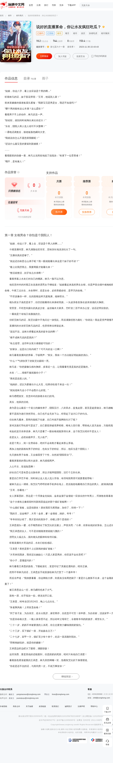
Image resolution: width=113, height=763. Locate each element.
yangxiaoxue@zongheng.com (28, 694)
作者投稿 (3, 706)
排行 (46, 5)
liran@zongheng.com (60, 694)
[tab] (13, 79)
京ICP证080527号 (47, 720)
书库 (54, 5)
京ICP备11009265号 (66, 720)
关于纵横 (29, 706)
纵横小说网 (45, 729)
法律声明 (81, 706)
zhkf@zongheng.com (101, 698)
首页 (31, 5)
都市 (10, 16)
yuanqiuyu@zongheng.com (27, 698)
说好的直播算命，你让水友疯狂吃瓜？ (43, 16)
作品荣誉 (10, 172)
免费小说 (80, 729)
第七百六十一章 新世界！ (63, 47)
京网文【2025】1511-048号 (89, 720)
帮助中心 (94, 706)
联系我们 (55, 706)
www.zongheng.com (68, 725)
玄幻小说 (57, 729)
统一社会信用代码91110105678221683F (62, 716)
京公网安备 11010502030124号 (96, 716)
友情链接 (42, 706)
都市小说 (64, 729)
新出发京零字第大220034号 (31, 716)
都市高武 (19, 16)
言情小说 (71, 729)
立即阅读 (44, 56)
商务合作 (16, 706)
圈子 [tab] (45, 78)
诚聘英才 (68, 706)
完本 (61, 5)
